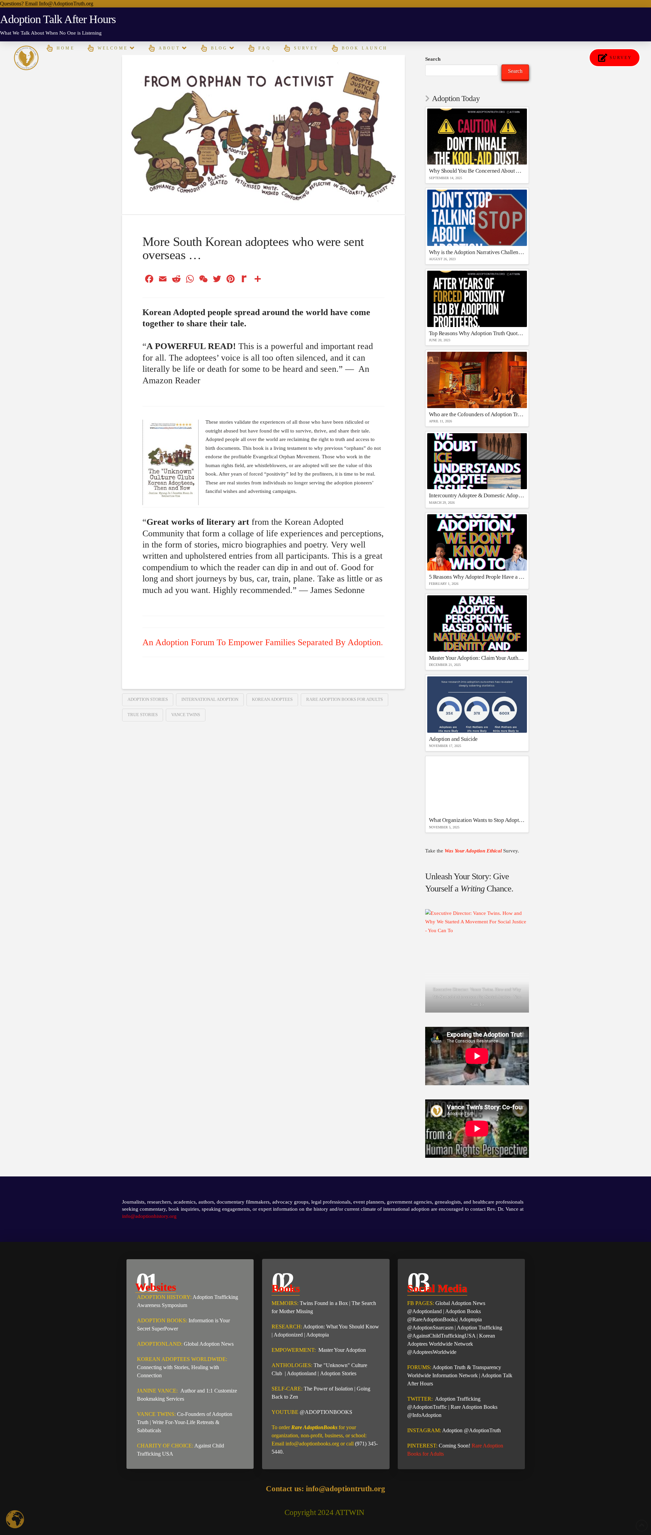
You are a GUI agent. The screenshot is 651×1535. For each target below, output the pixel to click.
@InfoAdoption (424, 1415)
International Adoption (209, 699)
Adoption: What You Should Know (341, 1326)
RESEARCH (286, 1326)
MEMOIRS (284, 1303)
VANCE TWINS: (156, 1414)
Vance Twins (185, 714)
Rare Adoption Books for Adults (344, 699)
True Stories (142, 714)
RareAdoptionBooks (434, 1319)
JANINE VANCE (156, 1391)
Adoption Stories (147, 699)
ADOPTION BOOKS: (162, 1320)
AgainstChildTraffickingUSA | (445, 1336)
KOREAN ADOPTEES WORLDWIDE (181, 1359)
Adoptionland (301, 1373)
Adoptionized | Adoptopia (301, 1335)
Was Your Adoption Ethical (474, 850)
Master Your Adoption (341, 1350)
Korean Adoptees (272, 699)
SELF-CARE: (288, 1389)
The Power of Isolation (328, 1389)
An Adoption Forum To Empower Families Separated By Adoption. (262, 642)
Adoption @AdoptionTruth (471, 1430)
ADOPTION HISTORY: (164, 1297)
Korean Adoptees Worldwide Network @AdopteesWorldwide (451, 1344)
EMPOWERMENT (293, 1350)
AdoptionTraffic (429, 1407)
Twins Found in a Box (324, 1303)
